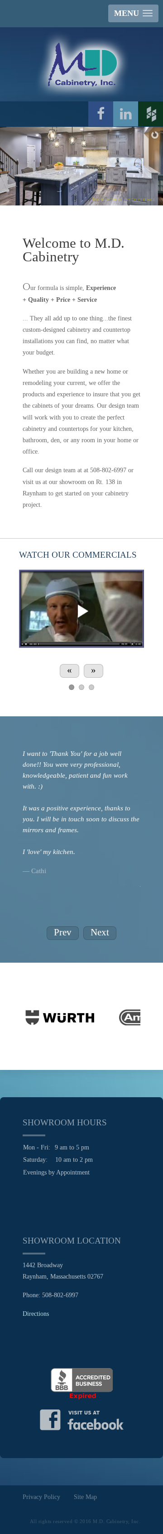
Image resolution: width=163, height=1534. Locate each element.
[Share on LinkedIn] (125, 113)
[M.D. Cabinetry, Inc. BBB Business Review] (82, 1383)
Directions (36, 1313)
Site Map (85, 1497)
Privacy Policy (41, 1497)
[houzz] (150, 113)
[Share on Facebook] (100, 113)
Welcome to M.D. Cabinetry (74, 250)
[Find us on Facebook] (82, 1419)
